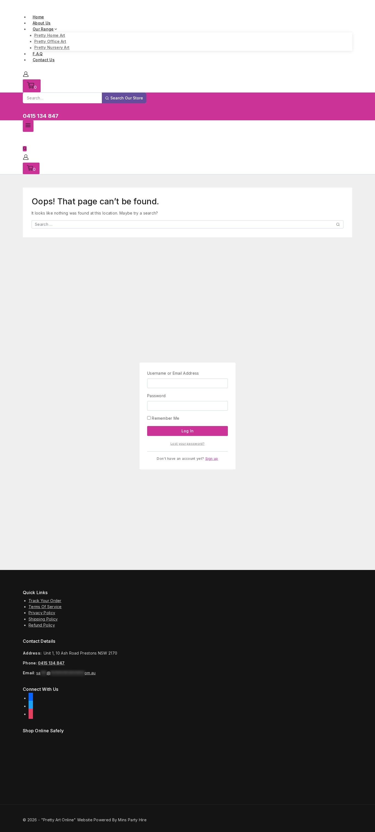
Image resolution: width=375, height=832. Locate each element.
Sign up (211, 459)
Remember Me (165, 418)
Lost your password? (187, 444)
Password (156, 395)
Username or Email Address (173, 373)
